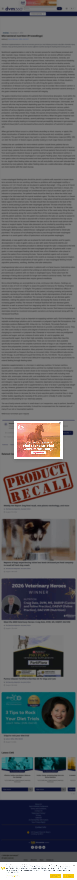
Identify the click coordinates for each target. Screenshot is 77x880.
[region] (38, 871)
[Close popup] (60, 423)
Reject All (68, 876)
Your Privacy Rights (13, 876)
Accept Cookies (55, 876)
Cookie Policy (14, 872)
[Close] (74, 865)
